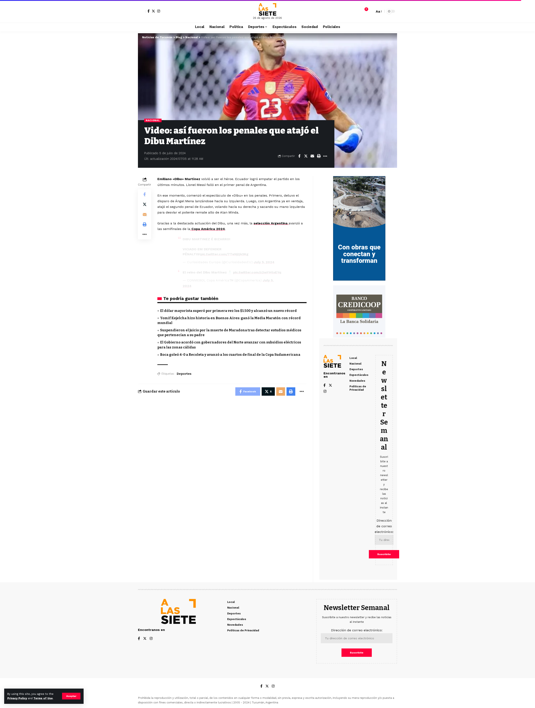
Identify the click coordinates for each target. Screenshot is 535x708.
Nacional (153, 120)
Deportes (184, 374)
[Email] (312, 156)
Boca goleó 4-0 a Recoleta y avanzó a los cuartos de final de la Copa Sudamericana (230, 355)
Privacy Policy (17, 698)
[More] (325, 156)
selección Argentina (271, 223)
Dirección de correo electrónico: (384, 526)
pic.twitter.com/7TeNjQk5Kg (224, 254)
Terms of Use (43, 698)
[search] (370, 11)
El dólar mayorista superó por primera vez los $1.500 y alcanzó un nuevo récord (228, 311)
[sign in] (141, 11)
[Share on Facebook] (299, 156)
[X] (153, 11)
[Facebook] (148, 11)
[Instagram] (158, 11)
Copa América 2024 (207, 229)
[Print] (319, 156)
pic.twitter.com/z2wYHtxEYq (257, 272)
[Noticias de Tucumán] (267, 9)
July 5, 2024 (264, 262)
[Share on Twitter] (306, 156)
